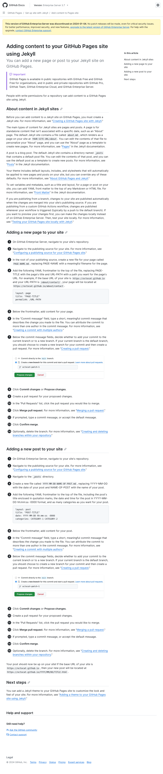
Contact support (18, 734)
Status (52, 762)
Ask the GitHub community (23, 730)
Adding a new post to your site (34, 449)
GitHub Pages (15, 12)
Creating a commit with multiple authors (38, 330)
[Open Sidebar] (3, 12)
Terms (33, 762)
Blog (89, 762)
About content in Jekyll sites (32, 109)
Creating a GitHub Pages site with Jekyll (77, 120)
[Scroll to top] (156, 767)
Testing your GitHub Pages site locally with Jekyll (42, 221)
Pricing (62, 762)
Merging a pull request (90, 410)
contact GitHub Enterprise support (33, 30)
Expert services (76, 762)
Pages (65, 146)
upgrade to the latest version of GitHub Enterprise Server (99, 27)
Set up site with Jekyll (36, 12)
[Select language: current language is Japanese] (157, 5)
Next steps (16, 682)
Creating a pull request (75, 348)
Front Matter (42, 192)
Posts (10, 164)
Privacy (43, 762)
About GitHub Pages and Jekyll (69, 178)
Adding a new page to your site (35, 232)
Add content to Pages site (64, 12)
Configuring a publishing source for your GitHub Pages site (49, 252)
